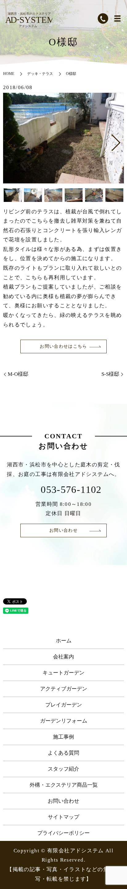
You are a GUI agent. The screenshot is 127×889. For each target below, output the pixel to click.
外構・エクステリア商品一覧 (64, 785)
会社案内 (63, 657)
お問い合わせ (63, 530)
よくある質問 (63, 753)
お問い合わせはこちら (63, 346)
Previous (6, 140)
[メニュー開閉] (117, 18)
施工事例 (63, 737)
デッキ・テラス (40, 74)
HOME (8, 74)
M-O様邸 (18, 374)
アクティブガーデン (63, 689)
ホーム (64, 641)
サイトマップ (63, 817)
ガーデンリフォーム (63, 721)
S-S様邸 (110, 374)
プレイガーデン (63, 705)
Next (121, 140)
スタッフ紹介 (63, 769)
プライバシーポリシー (63, 833)
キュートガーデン (63, 673)
